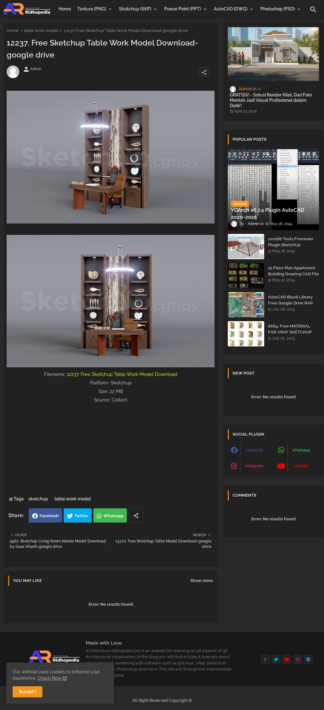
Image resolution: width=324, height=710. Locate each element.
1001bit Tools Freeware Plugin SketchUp (290, 241)
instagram (254, 466)
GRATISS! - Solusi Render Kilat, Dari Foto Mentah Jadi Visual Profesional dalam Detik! (271, 100)
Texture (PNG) (91, 8)
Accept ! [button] (27, 691)
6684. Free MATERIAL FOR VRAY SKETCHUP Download (290, 332)
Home (65, 8)
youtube (301, 466)
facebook (254, 450)
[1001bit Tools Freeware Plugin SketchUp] (246, 246)
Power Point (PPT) (182, 8)
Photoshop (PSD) (277, 8)
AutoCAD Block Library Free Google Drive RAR (290, 300)
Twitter (81, 515)
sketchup (38, 498)
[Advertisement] (111, 448)
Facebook (49, 515)
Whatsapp (113, 515)
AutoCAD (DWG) (230, 8)
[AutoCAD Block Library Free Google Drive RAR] (246, 304)
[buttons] (265, 659)
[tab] (64, 9)
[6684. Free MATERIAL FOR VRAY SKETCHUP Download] (246, 333)
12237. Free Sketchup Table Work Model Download (122, 374)
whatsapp (301, 450)
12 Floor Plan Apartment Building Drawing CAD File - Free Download (293, 274)
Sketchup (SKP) (135, 8)
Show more (201, 580)
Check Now (49, 678)
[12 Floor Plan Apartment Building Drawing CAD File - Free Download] (246, 275)
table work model (41, 30)
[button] (313, 9)
